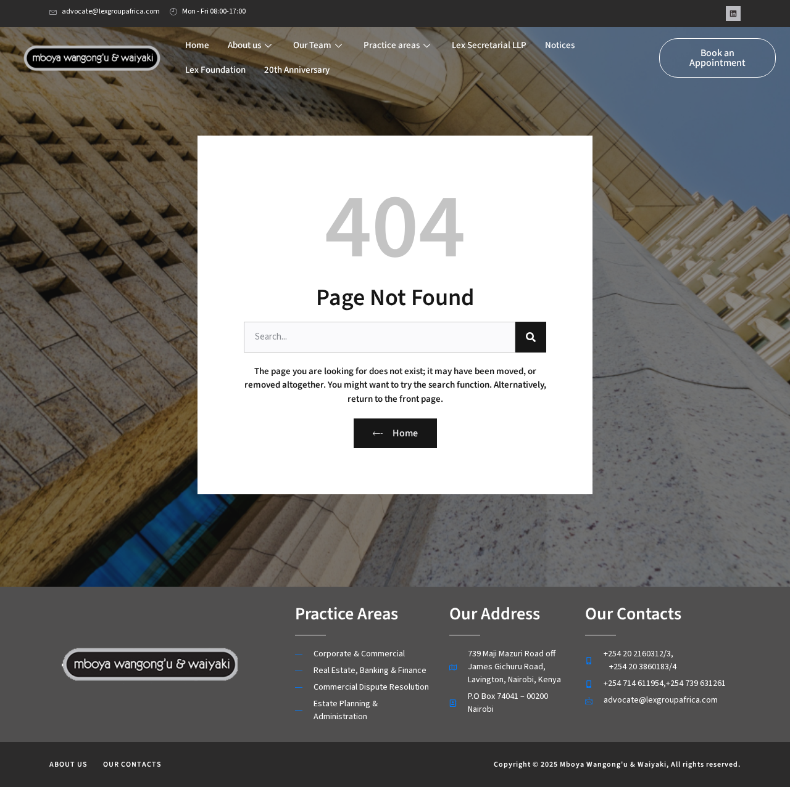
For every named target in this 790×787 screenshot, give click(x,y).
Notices (560, 45)
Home (197, 45)
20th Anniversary (297, 69)
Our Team (312, 45)
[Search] (530, 337)
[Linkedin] (733, 13)
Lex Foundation (215, 69)
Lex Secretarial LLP (489, 45)
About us (244, 45)
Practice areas (392, 45)
